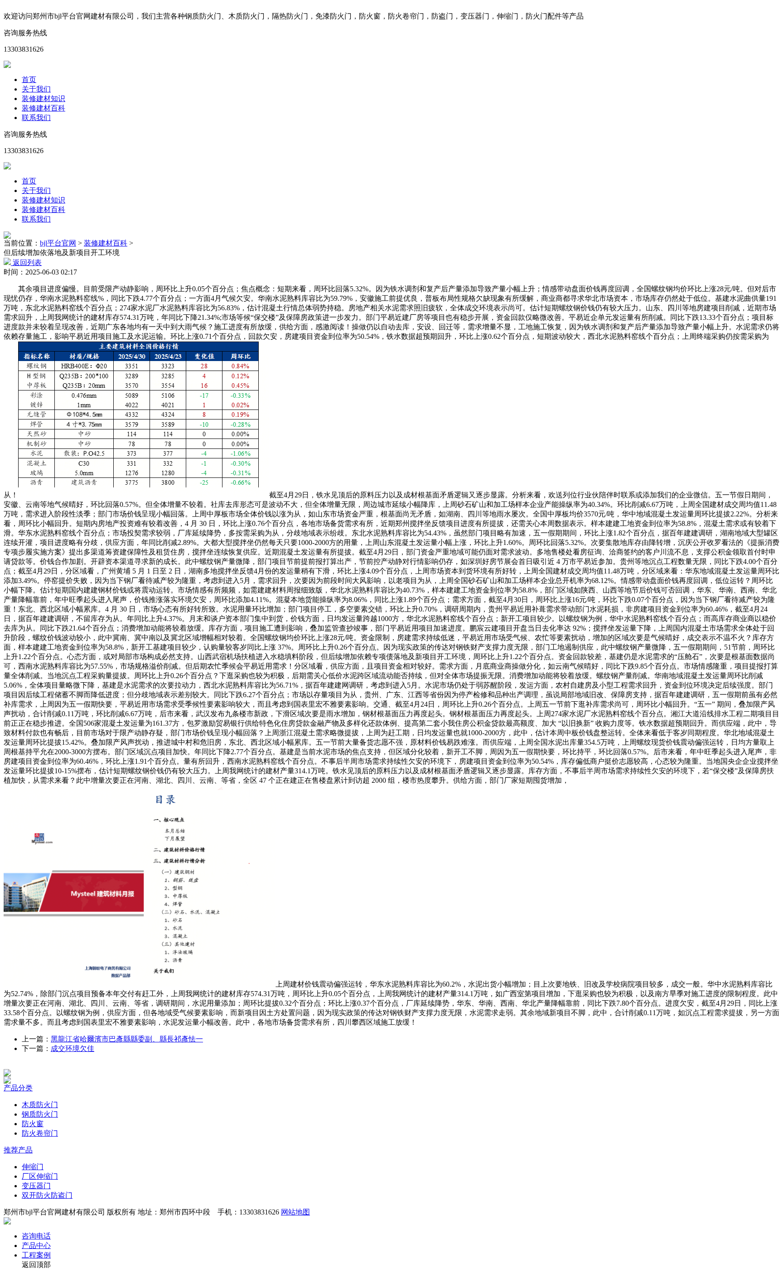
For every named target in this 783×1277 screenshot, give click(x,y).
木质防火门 (40, 1104)
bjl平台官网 (58, 243)
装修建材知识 (43, 98)
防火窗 (33, 1124)
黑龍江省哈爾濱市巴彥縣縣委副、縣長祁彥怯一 (127, 1039)
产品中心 (36, 1245)
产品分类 (18, 1088)
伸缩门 (33, 1167)
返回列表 (26, 262)
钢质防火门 (40, 1114)
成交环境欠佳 (72, 1048)
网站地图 (295, 1212)
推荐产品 (18, 1150)
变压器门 (36, 1186)
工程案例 (36, 1255)
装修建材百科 (43, 108)
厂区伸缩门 (40, 1176)
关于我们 (36, 89)
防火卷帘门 (40, 1133)
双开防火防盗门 (47, 1195)
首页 (29, 79)
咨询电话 (36, 1236)
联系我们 (36, 117)
